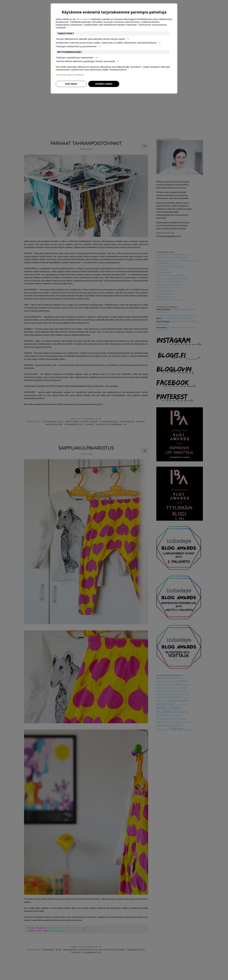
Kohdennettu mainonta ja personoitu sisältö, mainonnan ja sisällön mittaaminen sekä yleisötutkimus (106, 42)
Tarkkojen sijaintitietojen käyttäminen (75, 57)
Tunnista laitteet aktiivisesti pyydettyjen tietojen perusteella (85, 61)
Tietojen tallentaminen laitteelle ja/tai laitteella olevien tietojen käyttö (90, 38)
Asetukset (71, 83)
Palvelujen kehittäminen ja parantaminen (76, 46)
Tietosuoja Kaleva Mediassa (70, 74)
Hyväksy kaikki (103, 83)
